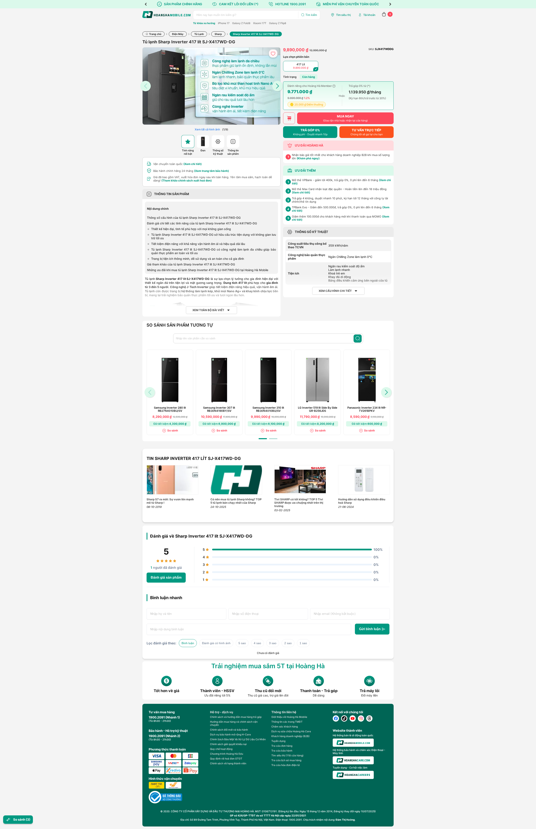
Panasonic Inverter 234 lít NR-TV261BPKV (366, 409)
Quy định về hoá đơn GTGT (226, 758)
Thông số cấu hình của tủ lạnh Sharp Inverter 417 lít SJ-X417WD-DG (194, 217)
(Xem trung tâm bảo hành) (211, 170)
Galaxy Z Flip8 (277, 23)
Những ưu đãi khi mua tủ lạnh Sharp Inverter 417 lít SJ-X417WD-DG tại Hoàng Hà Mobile (208, 270)
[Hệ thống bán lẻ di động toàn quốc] (353, 743)
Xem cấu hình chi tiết (335, 290)
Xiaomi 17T (259, 23)
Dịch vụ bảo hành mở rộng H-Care (230, 734)
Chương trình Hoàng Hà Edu (226, 753)
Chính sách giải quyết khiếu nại (228, 744)
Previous (145, 4)
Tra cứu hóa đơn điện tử (285, 765)
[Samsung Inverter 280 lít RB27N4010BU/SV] (170, 380)
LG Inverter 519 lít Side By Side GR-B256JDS (317, 409)
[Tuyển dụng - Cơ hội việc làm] (353, 775)
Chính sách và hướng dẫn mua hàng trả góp (236, 716)
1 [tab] (263, 438)
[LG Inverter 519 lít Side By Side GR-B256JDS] (317, 380)
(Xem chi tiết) (192, 164)
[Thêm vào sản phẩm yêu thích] (273, 53)
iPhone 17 (223, 23)
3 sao (272, 643)
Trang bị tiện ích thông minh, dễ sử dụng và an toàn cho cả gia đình (197, 258)
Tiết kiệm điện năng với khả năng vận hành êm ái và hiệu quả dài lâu (198, 244)
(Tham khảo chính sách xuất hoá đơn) (186, 180)
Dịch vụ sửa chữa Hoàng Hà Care (291, 731)
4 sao (257, 643)
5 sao (242, 643)
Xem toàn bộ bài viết (208, 310)
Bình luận (188, 643)
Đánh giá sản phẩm (166, 577)
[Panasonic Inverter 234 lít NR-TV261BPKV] (367, 380)
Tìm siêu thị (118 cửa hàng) (287, 755)
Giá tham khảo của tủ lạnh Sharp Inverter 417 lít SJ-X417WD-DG (191, 264)
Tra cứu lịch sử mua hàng (286, 760)
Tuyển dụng (278, 741)
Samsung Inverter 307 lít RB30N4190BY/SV (219, 409)
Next (390, 4)
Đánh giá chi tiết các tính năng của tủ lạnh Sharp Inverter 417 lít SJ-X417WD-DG (202, 223)
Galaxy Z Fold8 (241, 23)
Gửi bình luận (370, 629)
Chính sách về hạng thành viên (228, 763)
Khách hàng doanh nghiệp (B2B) (290, 736)
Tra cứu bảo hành (281, 750)
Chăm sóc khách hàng (284, 726)
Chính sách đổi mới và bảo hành (229, 729)
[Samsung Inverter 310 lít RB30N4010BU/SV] (268, 380)
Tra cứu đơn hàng (281, 745)
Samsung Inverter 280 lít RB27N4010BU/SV (170, 409)
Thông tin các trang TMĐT (287, 721)
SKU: (371, 49)
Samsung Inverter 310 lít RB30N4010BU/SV (268, 409)
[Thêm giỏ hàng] (289, 118)
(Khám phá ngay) (308, 158)
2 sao (288, 643)
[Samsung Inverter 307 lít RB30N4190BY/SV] (219, 380)
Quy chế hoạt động (221, 748)
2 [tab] (273, 438)
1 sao (303, 643)
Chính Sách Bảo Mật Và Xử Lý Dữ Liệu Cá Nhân (238, 739)
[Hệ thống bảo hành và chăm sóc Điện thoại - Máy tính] (353, 760)
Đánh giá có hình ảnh (216, 643)
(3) (28, 819)
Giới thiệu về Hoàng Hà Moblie (289, 716)
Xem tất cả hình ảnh (207, 129)
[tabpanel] (170, 392)
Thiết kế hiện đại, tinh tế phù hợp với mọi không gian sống (191, 229)
